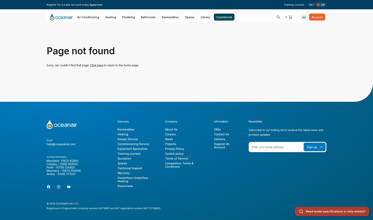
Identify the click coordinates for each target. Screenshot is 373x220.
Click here (96, 65)
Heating (110, 17)
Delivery (219, 139)
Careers (170, 134)
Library (205, 17)
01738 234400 (65, 167)
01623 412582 (69, 160)
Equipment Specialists (133, 148)
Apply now (96, 4)
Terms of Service (176, 158)
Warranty (124, 173)
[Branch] (304, 17)
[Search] (278, 17)
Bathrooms (148, 17)
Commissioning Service (133, 144)
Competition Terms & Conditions (179, 165)
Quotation (124, 158)
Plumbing (128, 17)
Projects (170, 144)
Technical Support (130, 168)
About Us (171, 129)
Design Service (128, 139)
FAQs (217, 129)
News (169, 139)
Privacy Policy (174, 148)
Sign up (312, 147)
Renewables (170, 17)
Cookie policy (174, 153)
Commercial (224, 17)
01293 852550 (69, 164)
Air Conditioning (88, 17)
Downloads (125, 186)
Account (317, 17)
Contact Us (221, 134)
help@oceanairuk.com (61, 144)
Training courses (294, 4)
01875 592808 (71, 170)
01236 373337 (67, 174)
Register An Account (222, 145)
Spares (189, 17)
